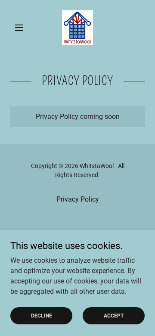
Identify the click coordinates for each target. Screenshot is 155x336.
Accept (114, 315)
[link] (77, 27)
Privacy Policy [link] (77, 199)
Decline (41, 315)
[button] (20, 27)
